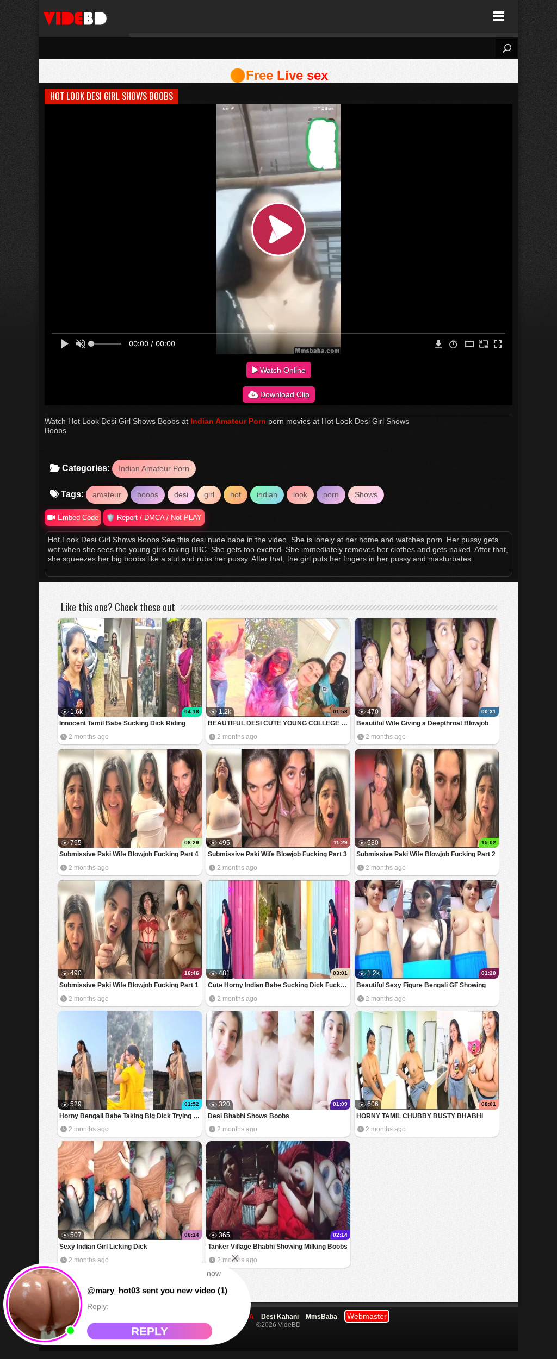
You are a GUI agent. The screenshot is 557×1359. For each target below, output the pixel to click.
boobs (147, 494)
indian (267, 494)
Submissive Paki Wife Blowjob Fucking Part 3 (277, 854)
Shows (366, 494)
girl (209, 494)
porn (331, 494)
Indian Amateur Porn (228, 421)
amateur (106, 494)
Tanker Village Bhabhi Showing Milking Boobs (278, 1246)
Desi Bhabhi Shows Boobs (248, 1116)
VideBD (84, 16)
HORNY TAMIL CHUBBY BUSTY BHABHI (419, 1116)
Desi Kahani (280, 1316)
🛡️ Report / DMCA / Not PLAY (154, 517)
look (300, 494)
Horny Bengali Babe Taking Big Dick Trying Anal (130, 1116)
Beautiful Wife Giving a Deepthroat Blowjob (422, 723)
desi (181, 494)
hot (235, 494)
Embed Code (76, 517)
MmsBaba (321, 1316)
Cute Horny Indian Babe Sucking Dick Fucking (279, 985)
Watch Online (282, 370)
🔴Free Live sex (279, 75)
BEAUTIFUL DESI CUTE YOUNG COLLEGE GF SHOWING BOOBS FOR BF (279, 723)
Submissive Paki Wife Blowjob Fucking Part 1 (129, 985)
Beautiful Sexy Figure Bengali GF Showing (421, 985)
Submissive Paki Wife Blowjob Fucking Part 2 (426, 854)
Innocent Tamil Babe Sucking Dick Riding (122, 723)
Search (506, 48)
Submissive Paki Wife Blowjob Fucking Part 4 (129, 854)
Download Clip (284, 394)
